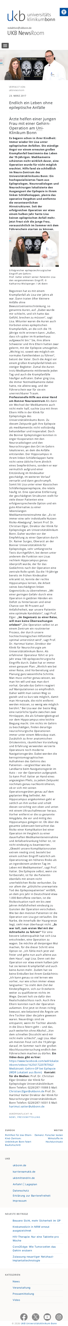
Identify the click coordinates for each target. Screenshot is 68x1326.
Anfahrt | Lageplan (25, 1184)
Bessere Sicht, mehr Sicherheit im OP (37, 1220)
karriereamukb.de (24, 1171)
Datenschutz (21, 1190)
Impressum (20, 1200)
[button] (64, 12)
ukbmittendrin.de (24, 1177)
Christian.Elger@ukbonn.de (26, 1091)
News (12, 1117)
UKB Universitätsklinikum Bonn (39, 1323)
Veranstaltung (22, 1287)
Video (16, 1300)
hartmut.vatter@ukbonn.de (27, 1106)
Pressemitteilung (28, 1117)
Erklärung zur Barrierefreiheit (32, 1195)
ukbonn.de (19, 1165)
